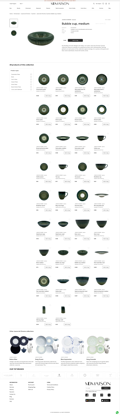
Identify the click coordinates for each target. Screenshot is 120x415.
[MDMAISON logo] (97, 384)
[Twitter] (109, 395)
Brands (18, 8)
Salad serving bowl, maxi (81, 291)
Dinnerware (28, 8)
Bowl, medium (39, 262)
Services (101, 8)
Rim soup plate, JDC (99, 205)
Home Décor (83, 8)
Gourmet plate (78, 205)
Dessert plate (78, 119)
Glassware (38, 8)
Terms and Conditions (52, 385)
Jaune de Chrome (25, 13)
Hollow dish (58, 291)
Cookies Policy (50, 387)
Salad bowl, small (60, 234)
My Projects (98, 3)
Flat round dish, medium (42, 291)
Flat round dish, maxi (99, 262)
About (11, 385)
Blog (109, 8)
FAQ (11, 401)
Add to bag (75, 40)
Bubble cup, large (60, 262)
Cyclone (33, 13)
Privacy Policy (50, 389)
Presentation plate (41, 89)
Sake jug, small (59, 320)
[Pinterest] (94, 395)
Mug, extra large (60, 205)
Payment (12, 392)
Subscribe (106, 388)
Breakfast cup (97, 177)
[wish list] (103, 3)
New (11, 8)
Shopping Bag (31, 387)
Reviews (12, 399)
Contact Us (12, 394)
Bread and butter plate (42, 148)
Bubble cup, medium (80, 262)
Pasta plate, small (79, 148)
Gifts (93, 8)
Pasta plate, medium (61, 148)
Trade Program (13, 3)
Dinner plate (39, 119)
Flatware (48, 8)
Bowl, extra (77, 234)
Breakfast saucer (40, 205)
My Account (31, 385)
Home (11, 13)
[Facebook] (86, 395)
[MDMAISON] (60, 3)
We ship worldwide (60, 0)
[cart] (106, 3)
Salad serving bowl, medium (101, 291)
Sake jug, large (40, 320)
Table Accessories (60, 8)
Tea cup (58, 177)
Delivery (12, 389)
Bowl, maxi (97, 234)
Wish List (30, 389)
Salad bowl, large (40, 234)
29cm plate (58, 89)
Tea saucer (77, 177)
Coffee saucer (40, 177)
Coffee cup (97, 148)
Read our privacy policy (93, 391)
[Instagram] (101, 395)
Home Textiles (72, 8)
